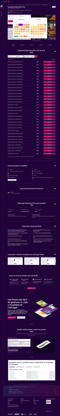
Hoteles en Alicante (35, 375)
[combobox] (20, 340)
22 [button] (17, 31)
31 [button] (42, 33)
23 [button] (19, 31)
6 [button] (28, 24)
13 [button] (33, 29)
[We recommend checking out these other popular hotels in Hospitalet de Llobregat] (55, 254)
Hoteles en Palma (11, 374)
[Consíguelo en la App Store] (48, 403)
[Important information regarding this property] (55, 204)
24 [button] (21, 31)
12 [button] (31, 29)
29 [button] (17, 33)
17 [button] (21, 29)
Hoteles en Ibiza (11, 375)
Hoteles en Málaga (34, 374)
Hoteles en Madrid (12, 371)
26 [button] (26, 31)
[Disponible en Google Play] (48, 401)
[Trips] (1, 13)
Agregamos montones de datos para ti (15, 391)
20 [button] (28, 29)
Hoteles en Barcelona (35, 371)
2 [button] (19, 24)
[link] (31, 288)
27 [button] (28, 31)
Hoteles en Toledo (34, 378)
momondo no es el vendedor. (14, 389)
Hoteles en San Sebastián (13, 378)
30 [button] (19, 33)
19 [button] (26, 29)
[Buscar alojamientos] (1, 6)
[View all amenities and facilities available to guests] (55, 165)
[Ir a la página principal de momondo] (6, 1)
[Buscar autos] (1, 8)
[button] (2, 1)
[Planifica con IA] (1, 10)
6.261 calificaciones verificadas (17, 12)
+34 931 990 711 (10, 11)
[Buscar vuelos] (1, 4)
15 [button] (17, 29)
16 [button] (19, 29)
